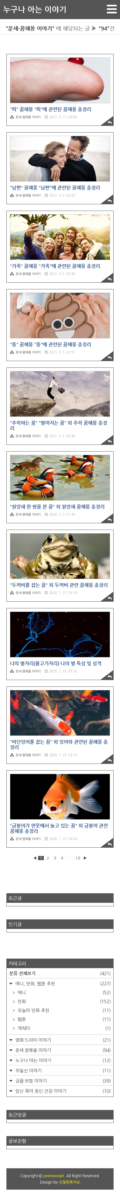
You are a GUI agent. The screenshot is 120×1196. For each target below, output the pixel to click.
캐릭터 (63, 1028)
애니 (63, 992)
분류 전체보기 (60, 973)
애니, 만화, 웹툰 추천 (62, 984)
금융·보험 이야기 (62, 1081)
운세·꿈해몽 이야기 (28, 117)
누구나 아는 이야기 (35, 9)
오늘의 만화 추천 (63, 1010)
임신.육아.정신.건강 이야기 (62, 1091)
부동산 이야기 (62, 1071)
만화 (63, 1001)
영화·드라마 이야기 (62, 1040)
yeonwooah (53, 1176)
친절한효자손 (69, 1182)
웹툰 (63, 1019)
